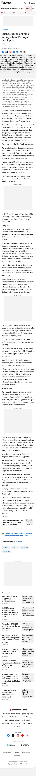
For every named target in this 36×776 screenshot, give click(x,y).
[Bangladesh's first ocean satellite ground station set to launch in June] (28, 639)
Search (30, 723)
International (14, 8)
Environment (9, 720)
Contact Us (17, 755)
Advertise (16, 752)
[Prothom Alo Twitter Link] (14, 735)
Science (5, 30)
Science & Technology (22, 720)
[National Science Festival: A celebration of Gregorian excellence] (28, 665)
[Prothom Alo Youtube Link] (23, 735)
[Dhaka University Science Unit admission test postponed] (28, 694)
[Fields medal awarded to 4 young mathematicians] (28, 600)
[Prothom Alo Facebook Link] (9, 735)
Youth (12, 717)
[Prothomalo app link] (11, 745)
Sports (21, 8)
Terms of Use (26, 752)
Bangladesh (5, 8)
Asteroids (24, 547)
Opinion (30, 714)
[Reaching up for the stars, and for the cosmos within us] (28, 652)
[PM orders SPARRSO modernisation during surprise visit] (28, 627)
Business (5, 717)
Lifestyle (29, 717)
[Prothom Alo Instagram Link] (18, 735)
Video (18, 723)
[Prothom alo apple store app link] (25, 745)
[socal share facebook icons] (3, 53)
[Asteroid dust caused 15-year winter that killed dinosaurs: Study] (29, 522)
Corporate (5, 723)
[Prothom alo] (6, 3)
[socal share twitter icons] (7, 53)
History (5, 547)
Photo (12, 723)
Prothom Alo (7, 752)
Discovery (6, 551)
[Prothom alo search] (25, 3)
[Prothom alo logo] (18, 710)
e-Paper (23, 723)
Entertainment (20, 717)
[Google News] (27, 736)
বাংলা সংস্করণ (17, 726)
